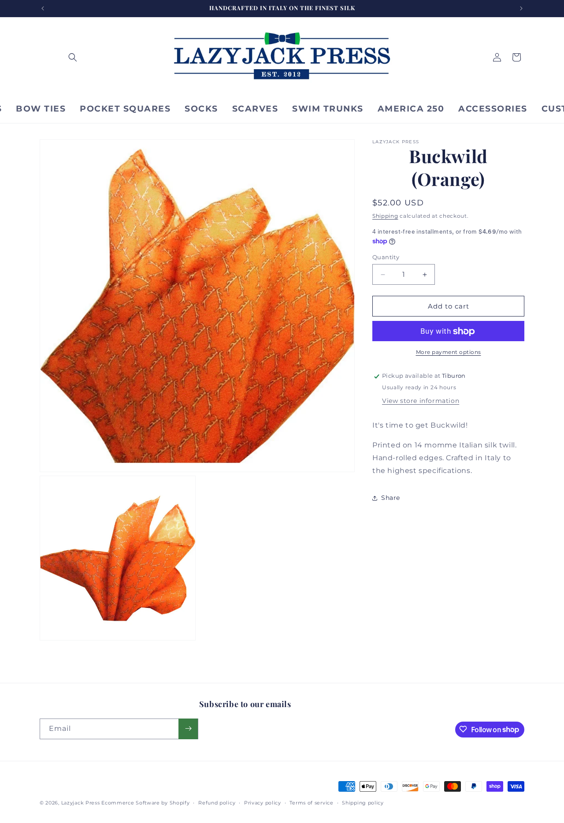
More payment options (448, 352)
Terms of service (311, 803)
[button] (73, 57)
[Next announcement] (521, 8)
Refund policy (216, 803)
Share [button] (390, 498)
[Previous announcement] (42, 8)
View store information (420, 401)
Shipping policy (363, 803)
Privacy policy (262, 803)
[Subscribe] (188, 728)
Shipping (385, 215)
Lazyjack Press (80, 803)
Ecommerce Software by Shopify (145, 803)
